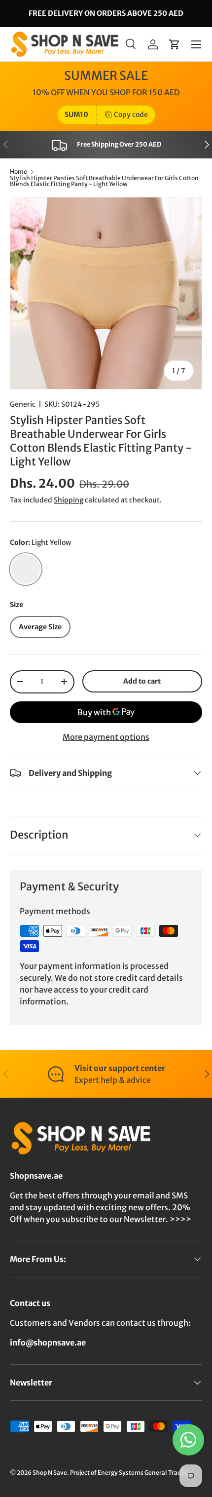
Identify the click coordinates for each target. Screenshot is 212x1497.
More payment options (106, 737)
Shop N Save (50, 1472)
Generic (22, 404)
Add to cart (142, 681)
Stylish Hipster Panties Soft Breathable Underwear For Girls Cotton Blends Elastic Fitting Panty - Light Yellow (104, 181)
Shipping (68, 500)
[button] (174, 44)
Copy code (131, 114)
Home (18, 172)
